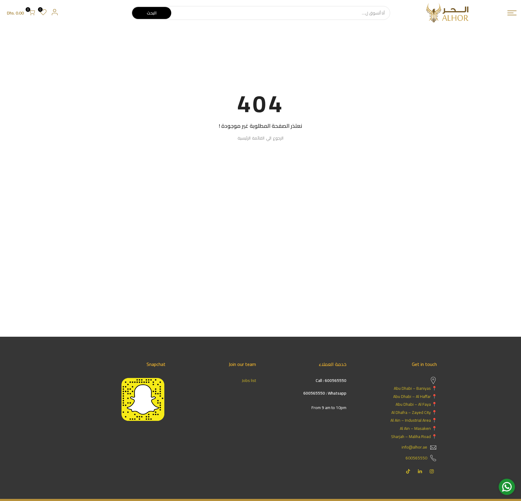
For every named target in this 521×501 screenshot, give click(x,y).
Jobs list (249, 380)
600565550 (416, 458)
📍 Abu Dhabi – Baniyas (415, 388)
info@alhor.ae (414, 447)
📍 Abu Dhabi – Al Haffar (415, 396)
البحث (151, 13)
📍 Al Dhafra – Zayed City (414, 412)
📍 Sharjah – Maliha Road (414, 436)
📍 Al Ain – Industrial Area (413, 420)
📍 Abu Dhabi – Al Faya (416, 404)
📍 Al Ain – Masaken (418, 428)
